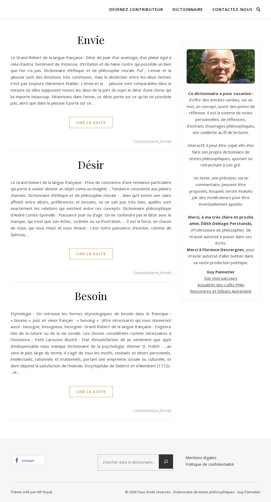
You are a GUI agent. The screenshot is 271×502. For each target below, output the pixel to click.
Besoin (91, 296)
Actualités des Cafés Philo (220, 284)
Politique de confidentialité (210, 464)
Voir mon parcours (220, 278)
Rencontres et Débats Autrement (220, 291)
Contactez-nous (232, 9)
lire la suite (91, 122)
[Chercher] (166, 461)
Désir (91, 164)
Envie (91, 40)
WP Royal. (45, 492)
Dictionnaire (188, 9)
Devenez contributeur (136, 9)
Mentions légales (201, 457)
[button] (28, 460)
